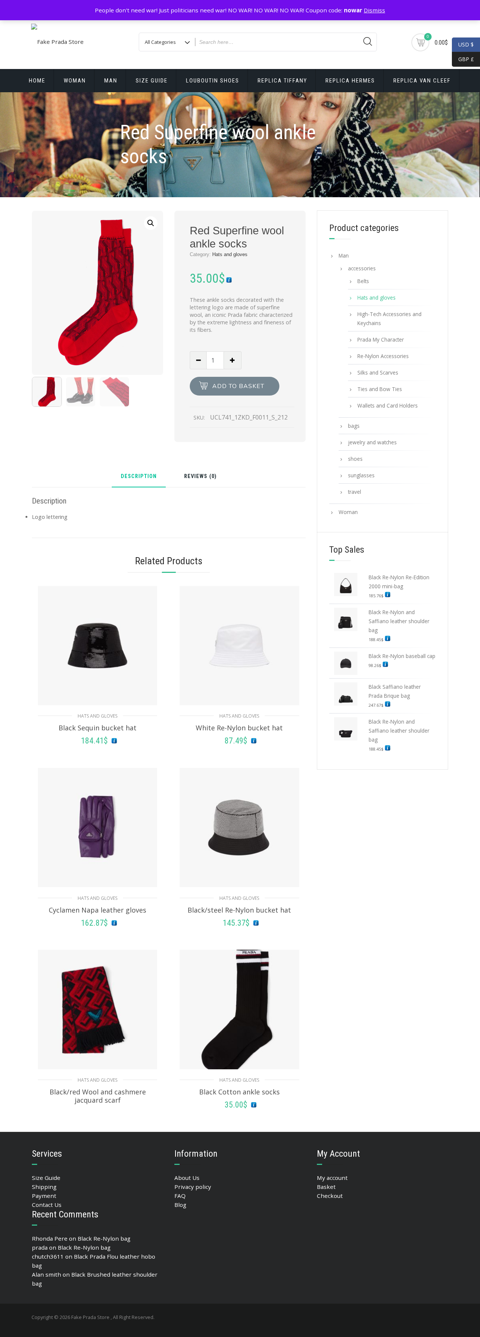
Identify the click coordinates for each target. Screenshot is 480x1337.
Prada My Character (380, 339)
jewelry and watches (372, 442)
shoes (355, 458)
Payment (44, 1195)
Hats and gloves (230, 254)
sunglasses (361, 475)
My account (332, 1177)
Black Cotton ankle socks (239, 1092)
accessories (362, 268)
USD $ (466, 44)
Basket (326, 1186)
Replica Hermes (350, 80)
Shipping (44, 1186)
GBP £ (463, 59)
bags (354, 425)
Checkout (330, 1195)
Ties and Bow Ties (379, 389)
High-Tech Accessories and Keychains (389, 318)
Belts (363, 281)
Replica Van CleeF (422, 80)
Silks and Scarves (377, 372)
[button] (151, 223)
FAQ (180, 1195)
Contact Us (47, 1204)
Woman (75, 80)
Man (110, 80)
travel (354, 491)
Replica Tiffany (282, 80)
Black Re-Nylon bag (104, 1238)
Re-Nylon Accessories (383, 356)
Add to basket (238, 386)
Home (37, 80)
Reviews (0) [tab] (200, 477)
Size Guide (152, 80)
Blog (180, 1204)
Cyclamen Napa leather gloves (97, 910)
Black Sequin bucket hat (97, 728)
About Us (187, 1177)
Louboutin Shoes (212, 80)
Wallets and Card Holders (387, 405)
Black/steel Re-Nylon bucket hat (239, 910)
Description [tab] (139, 477)
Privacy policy (192, 1186)
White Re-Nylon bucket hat (239, 728)
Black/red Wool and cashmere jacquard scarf (98, 1096)
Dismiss (374, 10)
